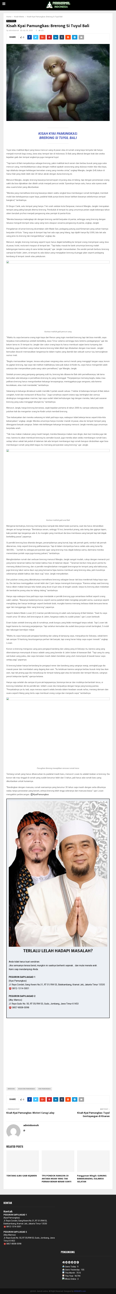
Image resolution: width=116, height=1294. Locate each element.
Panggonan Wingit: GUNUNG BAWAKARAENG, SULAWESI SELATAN (92, 1179)
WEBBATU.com (80, 1291)
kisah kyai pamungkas (26, 1089)
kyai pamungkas (44, 1089)
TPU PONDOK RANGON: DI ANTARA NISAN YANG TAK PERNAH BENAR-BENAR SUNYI (56, 1179)
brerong (11, 1089)
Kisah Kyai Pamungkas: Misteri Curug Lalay (30, 1113)
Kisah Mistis (11, 21)
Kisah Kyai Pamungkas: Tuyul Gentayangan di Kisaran (93, 1114)
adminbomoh (14, 30)
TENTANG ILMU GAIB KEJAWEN (21, 1176)
